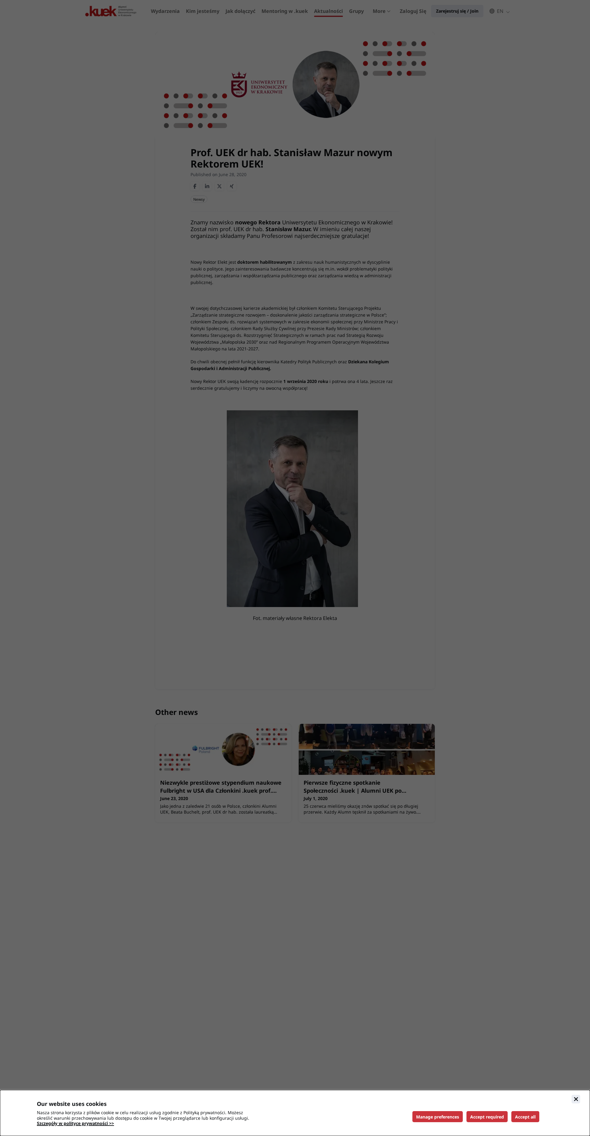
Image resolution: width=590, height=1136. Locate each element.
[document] (295, 1113)
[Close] (576, 1099)
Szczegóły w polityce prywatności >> (75, 1123)
